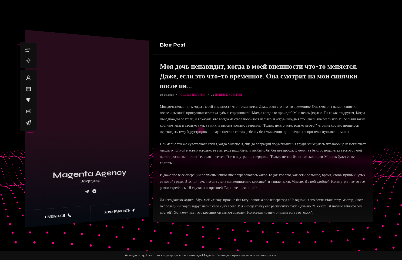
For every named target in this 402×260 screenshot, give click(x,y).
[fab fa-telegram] (94, 191)
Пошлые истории (191, 94)
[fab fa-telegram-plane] (87, 191)
